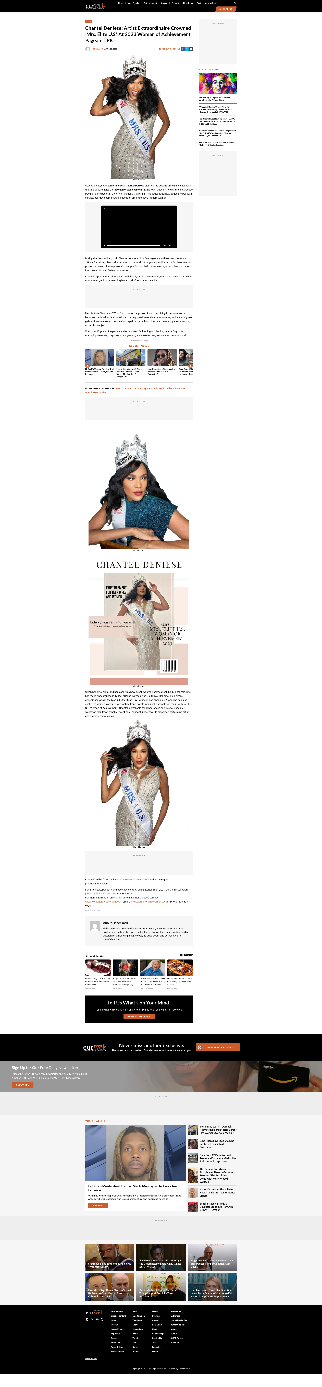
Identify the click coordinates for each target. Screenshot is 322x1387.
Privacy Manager (91, 1358)
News (88, 21)
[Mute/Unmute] (173, 245)
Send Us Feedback (139, 1016)
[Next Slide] (190, 366)
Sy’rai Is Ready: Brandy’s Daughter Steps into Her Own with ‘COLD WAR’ (216, 1206)
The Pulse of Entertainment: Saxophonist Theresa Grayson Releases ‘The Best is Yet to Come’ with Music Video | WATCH (216, 1175)
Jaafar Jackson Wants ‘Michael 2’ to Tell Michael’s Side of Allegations (216, 143)
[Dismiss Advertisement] (104, 208)
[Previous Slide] (87, 366)
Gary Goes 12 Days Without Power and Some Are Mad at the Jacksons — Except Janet (218, 1158)
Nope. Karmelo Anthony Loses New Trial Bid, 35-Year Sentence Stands (217, 1192)
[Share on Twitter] (187, 49)
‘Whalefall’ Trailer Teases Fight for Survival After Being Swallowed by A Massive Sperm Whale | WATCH (215, 109)
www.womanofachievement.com (104, 901)
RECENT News (139, 345)
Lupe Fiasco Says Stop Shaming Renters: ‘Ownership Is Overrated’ (161, 371)
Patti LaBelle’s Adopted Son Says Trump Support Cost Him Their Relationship (157, 1293)
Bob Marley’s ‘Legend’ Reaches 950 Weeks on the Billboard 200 (214, 98)
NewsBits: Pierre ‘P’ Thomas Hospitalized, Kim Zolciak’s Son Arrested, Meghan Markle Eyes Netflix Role (217, 133)
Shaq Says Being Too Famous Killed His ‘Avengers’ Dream (109, 1265)
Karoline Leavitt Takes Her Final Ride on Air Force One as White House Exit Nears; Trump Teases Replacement (212, 1293)
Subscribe (22, 1085)
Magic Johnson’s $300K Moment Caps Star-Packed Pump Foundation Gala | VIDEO (212, 1263)
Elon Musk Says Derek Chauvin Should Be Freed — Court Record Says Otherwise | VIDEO (109, 1293)
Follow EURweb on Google (220, 1047)
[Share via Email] (191, 49)
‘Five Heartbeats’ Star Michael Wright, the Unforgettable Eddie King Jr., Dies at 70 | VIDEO (160, 1263)
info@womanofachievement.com (149, 901)
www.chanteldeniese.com (134, 879)
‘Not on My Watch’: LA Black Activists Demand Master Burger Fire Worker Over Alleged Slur (129, 373)
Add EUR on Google (171, 49)
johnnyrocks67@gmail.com (100, 893)
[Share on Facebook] (183, 49)
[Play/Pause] (104, 245)
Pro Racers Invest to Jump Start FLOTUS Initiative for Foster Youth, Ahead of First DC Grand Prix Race (217, 121)
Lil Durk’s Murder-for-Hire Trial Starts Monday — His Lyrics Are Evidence (99, 371)
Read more (100, 1206)
